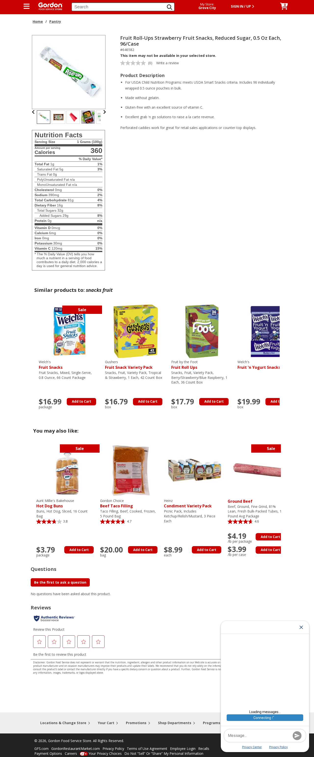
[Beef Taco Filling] (131, 469)
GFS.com (41, 748)
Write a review (167, 63)
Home (38, 21)
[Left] (33, 112)
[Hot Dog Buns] (67, 469)
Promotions (136, 722)
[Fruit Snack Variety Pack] (135, 331)
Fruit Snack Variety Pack (129, 364)
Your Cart (106, 722)
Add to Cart (81, 401)
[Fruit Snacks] (69, 331)
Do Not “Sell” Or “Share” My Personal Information (163, 753)
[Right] (104, 112)
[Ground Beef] (258, 469)
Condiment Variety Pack (188, 503)
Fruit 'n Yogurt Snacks (258, 364)
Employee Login (183, 748)
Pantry (55, 21)
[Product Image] (69, 71)
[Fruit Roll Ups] (202, 331)
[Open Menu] (27, 6)
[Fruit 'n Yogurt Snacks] (268, 331)
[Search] (169, 7)
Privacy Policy (113, 748)
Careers (71, 753)
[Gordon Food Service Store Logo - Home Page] (48, 5)
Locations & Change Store (63, 722)
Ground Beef (240, 501)
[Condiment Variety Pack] (194, 469)
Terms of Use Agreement (147, 748)
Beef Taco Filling (116, 503)
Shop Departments (174, 722)
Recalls (203, 748)
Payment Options (48, 753)
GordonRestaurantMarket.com (75, 748)
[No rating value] (134, 63)
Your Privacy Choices (105, 753)
